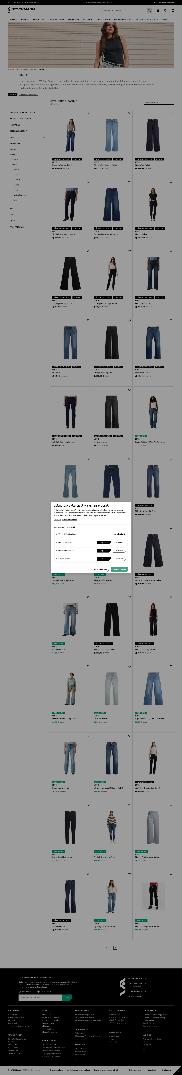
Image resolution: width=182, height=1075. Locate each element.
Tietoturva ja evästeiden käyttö (65, 520)
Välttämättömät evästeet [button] (66, 534)
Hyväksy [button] (119, 542)
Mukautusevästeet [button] (64, 542)
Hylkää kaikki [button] (100, 569)
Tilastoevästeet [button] (63, 559)
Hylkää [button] (103, 542)
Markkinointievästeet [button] (65, 551)
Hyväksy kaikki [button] (119, 569)
